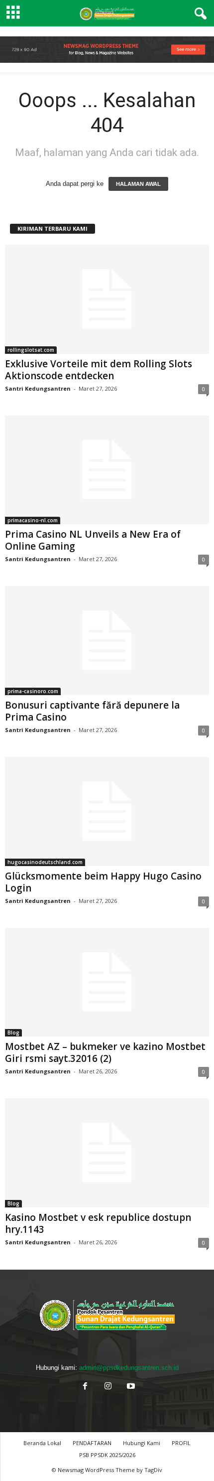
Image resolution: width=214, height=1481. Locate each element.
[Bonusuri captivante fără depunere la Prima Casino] (107, 640)
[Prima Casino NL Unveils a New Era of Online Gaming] (107, 470)
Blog (13, 1032)
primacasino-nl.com (32, 520)
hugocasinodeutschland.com (45, 862)
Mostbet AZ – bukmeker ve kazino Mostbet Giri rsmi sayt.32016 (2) (105, 1052)
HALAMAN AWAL (138, 184)
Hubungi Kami (141, 1443)
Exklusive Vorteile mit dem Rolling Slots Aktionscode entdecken (98, 369)
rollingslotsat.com (30, 349)
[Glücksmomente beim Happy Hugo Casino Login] (107, 811)
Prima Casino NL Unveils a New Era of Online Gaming (93, 540)
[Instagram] (108, 1387)
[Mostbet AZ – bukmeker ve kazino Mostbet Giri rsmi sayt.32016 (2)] (107, 982)
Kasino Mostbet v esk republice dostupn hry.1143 (98, 1223)
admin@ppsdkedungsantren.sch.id (129, 1367)
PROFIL (181, 1443)
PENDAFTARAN (92, 1443)
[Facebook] (85, 1387)
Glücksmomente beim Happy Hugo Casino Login (103, 882)
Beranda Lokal (42, 1443)
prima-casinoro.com (32, 691)
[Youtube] (129, 1387)
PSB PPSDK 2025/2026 (107, 1455)
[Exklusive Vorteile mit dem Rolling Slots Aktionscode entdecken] (107, 299)
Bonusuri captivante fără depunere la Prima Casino (92, 711)
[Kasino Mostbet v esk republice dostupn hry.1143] (107, 1152)
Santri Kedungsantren (38, 388)
